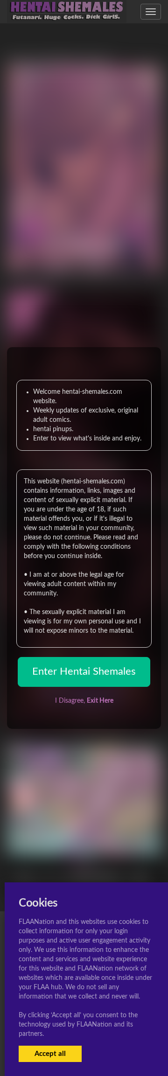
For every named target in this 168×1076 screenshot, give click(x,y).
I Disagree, (84, 701)
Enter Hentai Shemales (84, 671)
